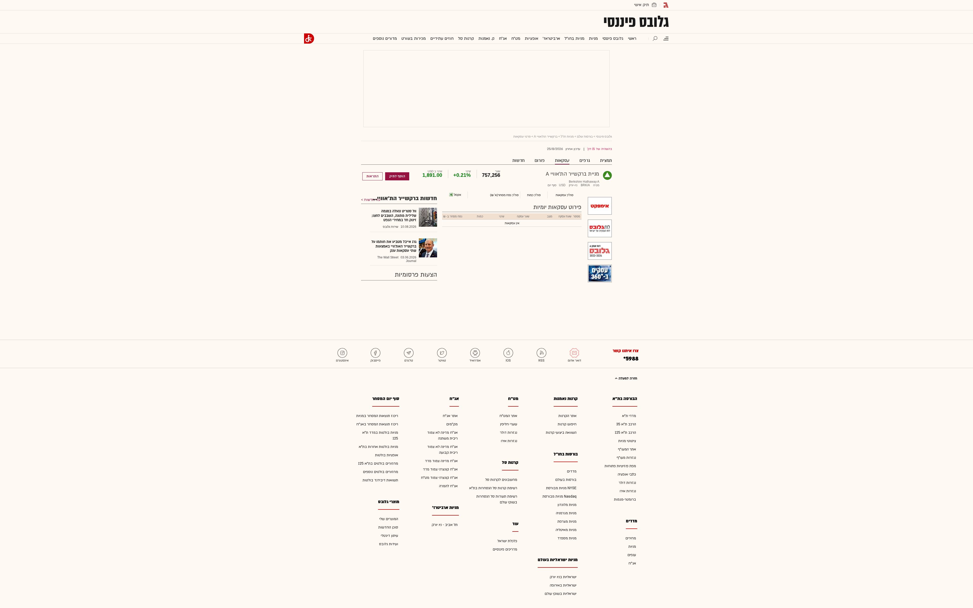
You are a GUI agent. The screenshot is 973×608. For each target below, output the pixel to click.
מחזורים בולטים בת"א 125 (378, 463)
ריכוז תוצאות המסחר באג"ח (377, 424)
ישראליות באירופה (563, 585)
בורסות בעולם (565, 479)
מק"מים (452, 424)
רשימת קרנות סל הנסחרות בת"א (493, 488)
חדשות (518, 160)
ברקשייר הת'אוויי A (545, 136)
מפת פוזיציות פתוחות (620, 466)
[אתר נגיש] (309, 38)
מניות (632, 546)
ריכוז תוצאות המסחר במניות (377, 415)
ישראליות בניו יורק (563, 577)
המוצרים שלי (388, 519)
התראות (372, 176)
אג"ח (632, 563)
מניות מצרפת (566, 521)
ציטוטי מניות (627, 441)
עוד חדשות (372, 200)
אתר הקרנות (567, 415)
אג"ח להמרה (448, 486)
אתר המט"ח (508, 415)
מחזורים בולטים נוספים (380, 471)
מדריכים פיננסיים (505, 549)
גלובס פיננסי (636, 22)
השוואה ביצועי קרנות (561, 432)
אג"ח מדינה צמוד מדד (441, 461)
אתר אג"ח (450, 415)
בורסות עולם (585, 136)
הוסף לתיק (397, 176)
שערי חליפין (508, 424)
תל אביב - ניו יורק (445, 524)
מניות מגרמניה (566, 513)
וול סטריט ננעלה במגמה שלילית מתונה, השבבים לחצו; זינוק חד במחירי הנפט (394, 215)
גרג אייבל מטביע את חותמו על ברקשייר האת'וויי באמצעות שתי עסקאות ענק (393, 246)
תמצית (606, 160)
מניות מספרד (566, 538)
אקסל (457, 195)
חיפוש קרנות (567, 424)
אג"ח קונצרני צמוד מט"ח (439, 477)
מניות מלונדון (566, 504)
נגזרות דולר (627, 482)
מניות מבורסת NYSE (561, 488)
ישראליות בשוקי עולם (560, 593)
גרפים (584, 160)
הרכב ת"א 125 (625, 432)
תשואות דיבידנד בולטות (380, 480)
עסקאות (562, 160)
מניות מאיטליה (566, 529)
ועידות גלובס (388, 544)
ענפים (631, 555)
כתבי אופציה (627, 474)
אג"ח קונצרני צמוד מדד (440, 469)
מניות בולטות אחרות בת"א (378, 446)
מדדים (571, 471)
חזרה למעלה (627, 378)
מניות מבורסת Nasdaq (559, 496)
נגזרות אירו (628, 491)
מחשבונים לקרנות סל (501, 479)
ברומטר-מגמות (625, 499)
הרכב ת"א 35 (626, 424)
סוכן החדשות (388, 527)
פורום (540, 160)
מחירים (630, 538)
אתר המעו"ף (627, 449)
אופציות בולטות (386, 455)
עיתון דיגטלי (389, 535)
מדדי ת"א (629, 415)
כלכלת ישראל (507, 541)
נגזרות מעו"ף (626, 457)
